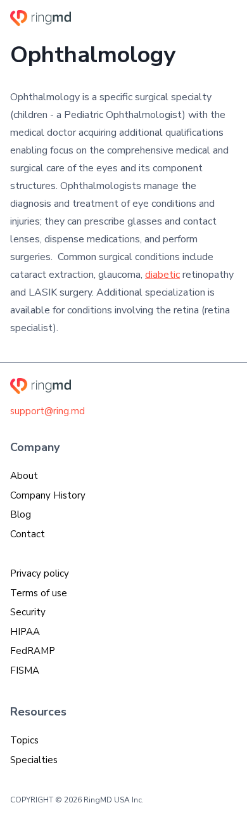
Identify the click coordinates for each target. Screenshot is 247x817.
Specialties (34, 760)
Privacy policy (39, 573)
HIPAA (25, 631)
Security (28, 612)
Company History (48, 495)
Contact (27, 534)
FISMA (24, 670)
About (24, 475)
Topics (24, 740)
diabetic (162, 275)
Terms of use (38, 593)
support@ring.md (47, 411)
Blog (20, 514)
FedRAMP (32, 650)
